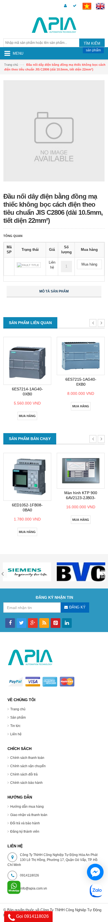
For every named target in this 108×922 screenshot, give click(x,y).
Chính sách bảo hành (26, 783)
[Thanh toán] (74, 6)
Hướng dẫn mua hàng (27, 807)
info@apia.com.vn (33, 888)
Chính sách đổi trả (24, 774)
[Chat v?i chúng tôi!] (95, 872)
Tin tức (15, 726)
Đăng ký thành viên (24, 831)
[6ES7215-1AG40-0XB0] (80, 356)
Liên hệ (16, 734)
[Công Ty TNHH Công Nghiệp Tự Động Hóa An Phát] (54, 26)
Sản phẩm (18, 717)
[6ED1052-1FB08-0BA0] (27, 476)
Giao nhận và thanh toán (28, 815)
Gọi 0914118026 (32, 916)
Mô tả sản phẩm (54, 291)
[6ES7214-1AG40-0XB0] (27, 360)
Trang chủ (17, 709)
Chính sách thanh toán (27, 758)
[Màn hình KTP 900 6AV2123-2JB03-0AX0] (80, 470)
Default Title (28, 265)
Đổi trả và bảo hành (25, 823)
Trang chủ (11, 64)
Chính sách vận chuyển (28, 766)
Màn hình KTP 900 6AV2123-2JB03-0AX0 (80, 498)
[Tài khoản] (64, 6)
